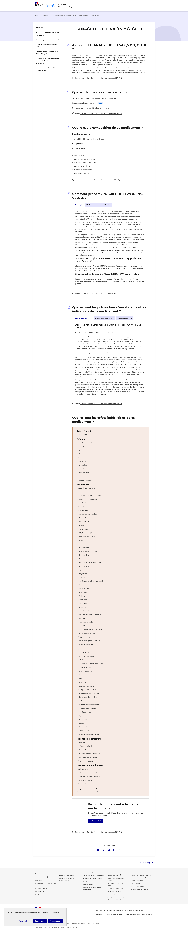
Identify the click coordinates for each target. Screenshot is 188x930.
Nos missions (38, 880)
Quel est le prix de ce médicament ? (48, 40)
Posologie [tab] (78, 205)
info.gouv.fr (99, 915)
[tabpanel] (110, 248)
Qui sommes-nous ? (40, 877)
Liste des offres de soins (66, 875)
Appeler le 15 (97, 821)
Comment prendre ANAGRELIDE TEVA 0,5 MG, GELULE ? (47, 53)
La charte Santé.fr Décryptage (43, 888)
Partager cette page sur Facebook (103, 850)
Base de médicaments (137, 880)
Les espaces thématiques (114, 891)
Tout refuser (39, 921)
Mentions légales (88, 884)
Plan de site (38, 895)
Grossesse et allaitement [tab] (104, 318)
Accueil (37, 15)
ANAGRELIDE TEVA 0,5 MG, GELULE (88, 15)
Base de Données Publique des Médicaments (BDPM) (100, 78)
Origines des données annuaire (115, 888)
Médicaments (45, 15)
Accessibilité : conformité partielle (93, 875)
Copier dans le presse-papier (120, 850)
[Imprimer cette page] (98, 850)
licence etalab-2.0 (73, 927)
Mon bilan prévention (113, 875)
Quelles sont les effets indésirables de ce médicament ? (48, 69)
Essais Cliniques (135, 883)
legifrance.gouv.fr (132, 915)
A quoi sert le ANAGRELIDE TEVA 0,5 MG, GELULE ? (48, 34)
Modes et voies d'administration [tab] (98, 205)
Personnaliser (24, 921)
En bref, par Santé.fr (112, 895)
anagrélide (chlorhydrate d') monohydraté (64, 15)
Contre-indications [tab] (125, 318)
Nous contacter (39, 891)
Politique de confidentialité (12, 925)
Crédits (85, 881)
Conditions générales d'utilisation (92, 878)
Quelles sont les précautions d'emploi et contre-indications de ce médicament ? (48, 61)
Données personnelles (78, 923)
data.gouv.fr (146, 915)
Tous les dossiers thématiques (139, 890)
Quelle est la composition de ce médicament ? (46, 46)
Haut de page (145, 862)
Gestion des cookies (93, 923)
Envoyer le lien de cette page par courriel (114, 850)
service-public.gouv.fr (114, 915)
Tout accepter (55, 921)
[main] (94, 434)
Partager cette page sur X (109, 850)
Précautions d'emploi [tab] (83, 318)
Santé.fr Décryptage (137, 886)
